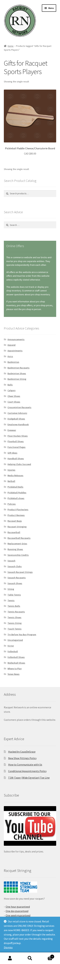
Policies (12, 503)
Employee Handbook (18, 424)
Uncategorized (15, 640)
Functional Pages (17, 447)
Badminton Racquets (19, 367)
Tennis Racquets (16, 611)
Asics (10, 356)
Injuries (11, 469)
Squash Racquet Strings (20, 572)
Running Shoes (15, 549)
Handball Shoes (16, 458)
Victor (11, 645)
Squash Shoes (15, 583)
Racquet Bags (15, 520)
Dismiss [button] (8, 947)
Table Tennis (14, 594)
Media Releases (15, 475)
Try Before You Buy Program (22, 634)
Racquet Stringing (17, 526)
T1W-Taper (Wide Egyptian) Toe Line (29, 777)
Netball (11, 481)
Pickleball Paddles (17, 492)
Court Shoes (14, 401)
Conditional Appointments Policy (27, 771)
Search (30, 958)
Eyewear (12, 430)
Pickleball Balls (15, 486)
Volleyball (13, 651)
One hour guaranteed (18, 906)
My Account (10, 958)
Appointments (15, 350)
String (11, 589)
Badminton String (17, 378)
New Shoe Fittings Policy (22, 758)
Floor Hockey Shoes (18, 435)
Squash (11, 560)
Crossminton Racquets (19, 407)
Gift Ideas (12, 452)
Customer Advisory (17, 413)
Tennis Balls (14, 605)
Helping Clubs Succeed (19, 464)
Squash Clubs (15, 566)
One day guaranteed (17, 911)
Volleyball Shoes (16, 657)
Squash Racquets (17, 577)
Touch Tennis (15, 628)
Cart (46, 955)
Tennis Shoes (14, 617)
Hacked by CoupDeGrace (22, 751)
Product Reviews (16, 515)
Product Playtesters (18, 509)
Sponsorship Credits (18, 554)
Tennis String (15, 623)
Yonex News (14, 674)
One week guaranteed (18, 915)
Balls (10, 384)
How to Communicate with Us (25, 764)
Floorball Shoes (16, 441)
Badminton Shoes (17, 373)
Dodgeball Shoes (16, 418)
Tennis (11, 600)
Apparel (12, 344)
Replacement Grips (17, 543)
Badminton (13, 362)
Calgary (12, 390)
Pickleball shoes (16, 498)
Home (11, 45)
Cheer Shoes (14, 396)
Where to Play (15, 668)
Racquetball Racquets (19, 538)
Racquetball (14, 532)
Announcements (16, 339)
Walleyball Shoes (16, 662)
